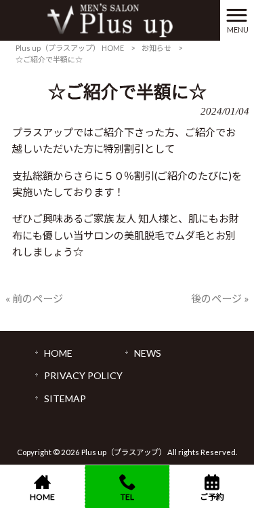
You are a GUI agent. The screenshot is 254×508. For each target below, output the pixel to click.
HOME (58, 353)
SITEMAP (65, 398)
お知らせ (156, 47)
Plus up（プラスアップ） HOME (70, 47)
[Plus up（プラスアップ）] (110, 19)
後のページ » (220, 298)
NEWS (147, 353)
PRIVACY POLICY (83, 375)
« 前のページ (34, 298)
